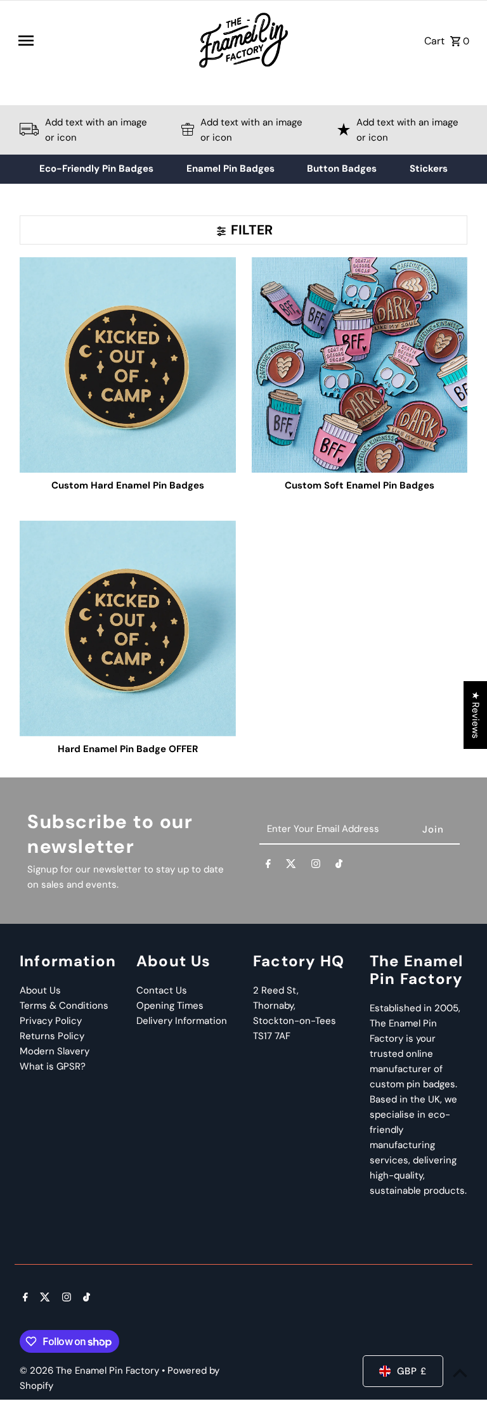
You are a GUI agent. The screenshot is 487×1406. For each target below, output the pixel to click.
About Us (40, 990)
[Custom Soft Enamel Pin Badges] (359, 365)
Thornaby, (274, 1005)
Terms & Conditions (64, 1005)
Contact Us (161, 990)
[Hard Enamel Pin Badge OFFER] (127, 628)
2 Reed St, (276, 990)
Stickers (429, 168)
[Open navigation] (102, 40)
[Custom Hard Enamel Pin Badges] (127, 365)
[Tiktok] (338, 866)
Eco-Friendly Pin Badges (96, 168)
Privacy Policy (51, 1020)
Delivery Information (181, 1020)
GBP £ (412, 1371)
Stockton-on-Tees (294, 1020)
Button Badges (342, 168)
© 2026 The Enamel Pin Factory (91, 1370)
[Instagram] (315, 866)
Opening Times (170, 1005)
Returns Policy (52, 1036)
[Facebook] (268, 866)
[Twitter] (291, 866)
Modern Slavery (54, 1051)
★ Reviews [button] (475, 715)
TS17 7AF (271, 1036)
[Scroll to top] (460, 1372)
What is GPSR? (53, 1066)
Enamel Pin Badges (230, 168)
